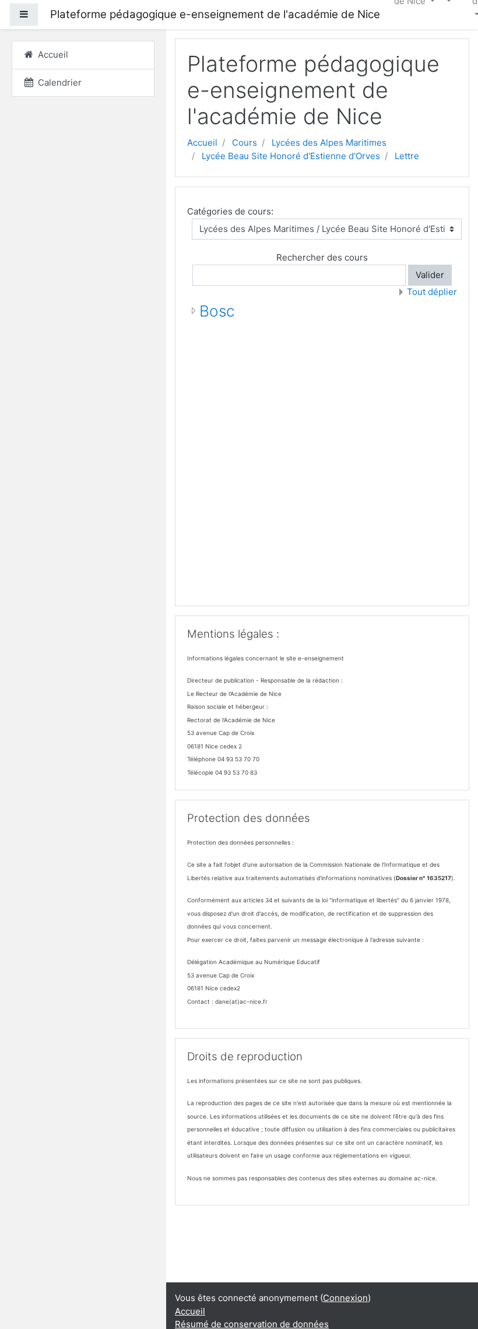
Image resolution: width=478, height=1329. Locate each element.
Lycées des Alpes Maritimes (329, 142)
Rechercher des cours (322, 257)
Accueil (202, 142)
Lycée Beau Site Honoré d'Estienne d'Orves (291, 155)
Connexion (345, 1297)
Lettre (407, 155)
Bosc (217, 311)
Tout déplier (432, 291)
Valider (430, 274)
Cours (244, 142)
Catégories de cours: (230, 211)
